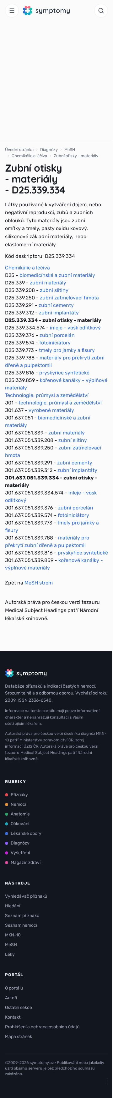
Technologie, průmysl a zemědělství (47, 395)
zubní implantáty (59, 313)
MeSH (69, 149)
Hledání (12, 906)
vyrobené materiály (51, 410)
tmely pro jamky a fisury (67, 350)
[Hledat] (101, 11)
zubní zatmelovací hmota (69, 298)
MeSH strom (38, 583)
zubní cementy (56, 305)
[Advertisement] (56, 80)
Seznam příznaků (22, 915)
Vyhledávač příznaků (26, 896)
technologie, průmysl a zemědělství (60, 403)
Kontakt (12, 1017)
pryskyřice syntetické (64, 373)
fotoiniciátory (55, 343)
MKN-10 (13, 935)
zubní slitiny (54, 290)
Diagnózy (49, 149)
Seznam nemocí (21, 925)
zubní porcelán (57, 335)
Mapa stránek (18, 1036)
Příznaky (19, 794)
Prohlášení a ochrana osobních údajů (42, 1027)
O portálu (14, 988)
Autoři (11, 997)
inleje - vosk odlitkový (75, 328)
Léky (10, 954)
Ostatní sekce (18, 1007)
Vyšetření (20, 852)
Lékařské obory (26, 833)
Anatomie (20, 814)
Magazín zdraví (25, 862)
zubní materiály (48, 283)
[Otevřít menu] (12, 11)
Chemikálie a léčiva (29, 155)
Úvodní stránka (19, 149)
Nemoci (18, 804)
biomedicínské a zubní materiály (57, 275)
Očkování (20, 823)
